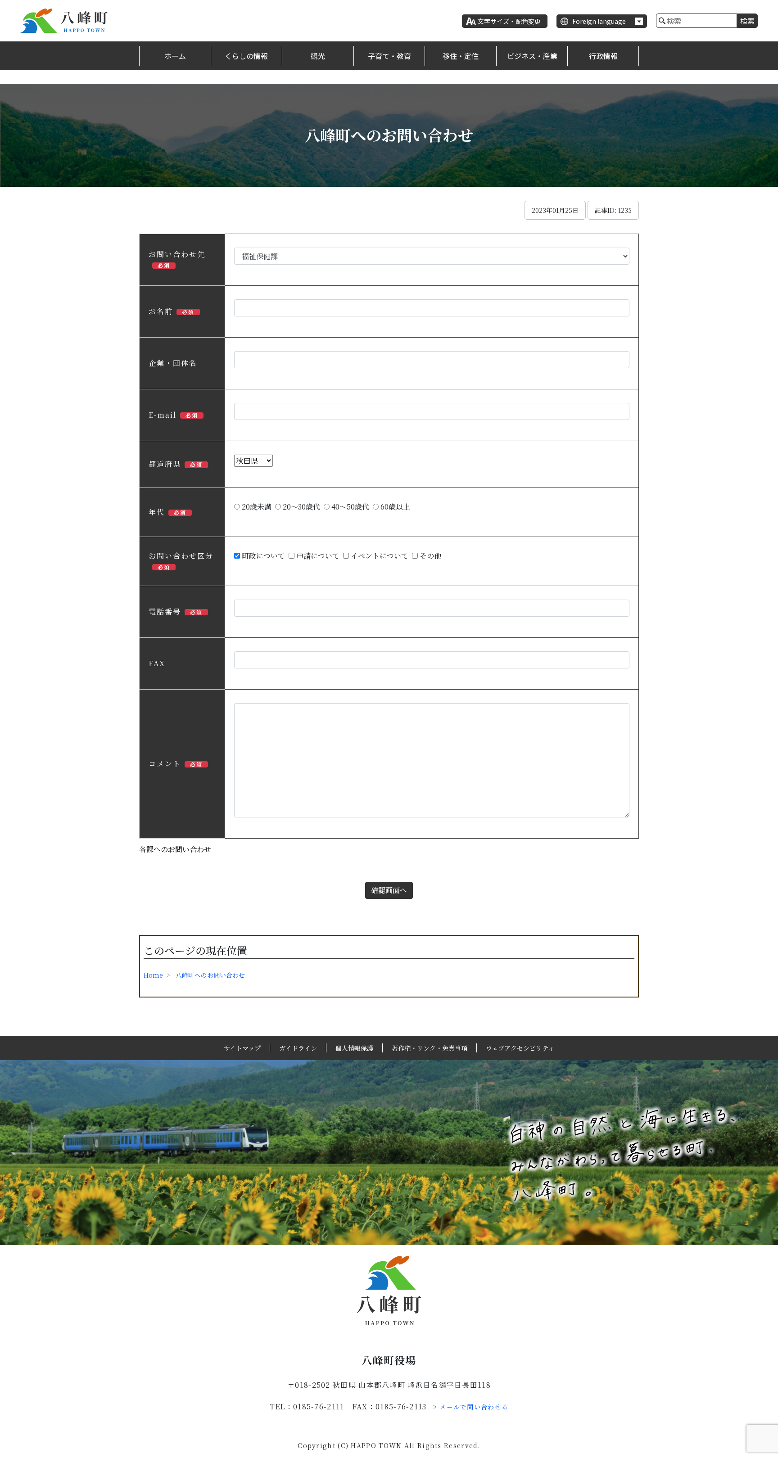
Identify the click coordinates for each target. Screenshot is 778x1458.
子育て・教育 (389, 55)
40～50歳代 (349, 506)
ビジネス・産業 (532, 55)
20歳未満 (255, 506)
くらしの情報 (246, 55)
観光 (318, 55)
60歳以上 (394, 506)
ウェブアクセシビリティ (520, 1047)
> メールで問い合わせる (471, 1406)
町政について (262, 556)
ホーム (175, 55)
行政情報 (603, 55)
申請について (316, 556)
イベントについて (378, 556)
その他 (429, 556)
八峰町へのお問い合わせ (210, 975)
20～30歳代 (300, 506)
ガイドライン (298, 1047)
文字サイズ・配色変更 (509, 21)
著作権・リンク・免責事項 (429, 1047)
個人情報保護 (354, 1047)
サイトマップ (242, 1047)
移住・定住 (461, 55)
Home (153, 975)
